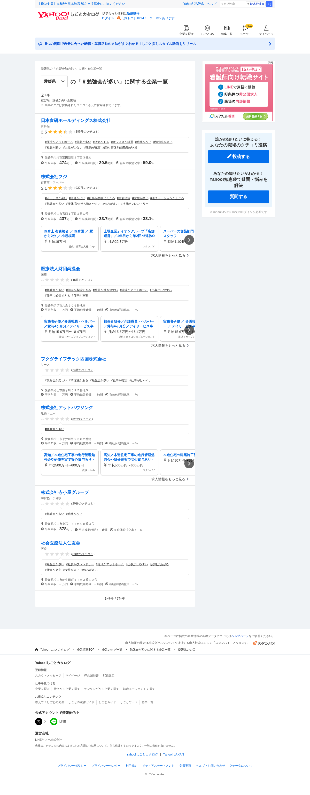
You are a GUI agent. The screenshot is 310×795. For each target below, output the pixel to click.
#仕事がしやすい (161, 290)
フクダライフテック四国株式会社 (73, 358)
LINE (62, 721)
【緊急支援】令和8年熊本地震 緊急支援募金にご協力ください (81, 4)
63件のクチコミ (82, 554)
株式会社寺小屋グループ (65, 492)
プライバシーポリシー (71, 765)
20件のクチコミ (82, 503)
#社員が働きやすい (105, 290)
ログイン (108, 18)
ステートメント (158, 765)
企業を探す (186, 34)
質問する (238, 196)
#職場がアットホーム (134, 290)
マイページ (266, 34)
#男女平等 (123, 198)
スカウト (246, 34)
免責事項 (185, 765)
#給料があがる (159, 564)
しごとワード (129, 702)
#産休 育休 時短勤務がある (120, 147)
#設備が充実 (92, 147)
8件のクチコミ (82, 419)
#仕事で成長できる (57, 295)
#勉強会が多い (162, 142)
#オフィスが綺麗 (122, 142)
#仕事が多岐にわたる (101, 198)
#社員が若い (53, 147)
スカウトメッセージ (48, 675)
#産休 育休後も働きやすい (83, 203)
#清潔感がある (78, 380)
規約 (131, 765)
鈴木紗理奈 (257, 4)
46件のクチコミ (82, 280)
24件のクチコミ (82, 370)
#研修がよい (77, 198)
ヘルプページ (240, 636)
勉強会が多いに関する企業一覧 (150, 649)
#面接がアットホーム (59, 142)
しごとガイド (107, 702)
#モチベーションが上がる (167, 198)
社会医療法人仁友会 (60, 543)
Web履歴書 (91, 675)
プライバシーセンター (106, 765)
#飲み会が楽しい (56, 380)
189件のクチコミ (87, 131)
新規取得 (133, 13)
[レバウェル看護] (238, 120)
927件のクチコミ (87, 187)
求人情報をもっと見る (168, 255)
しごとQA (207, 34)
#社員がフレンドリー (134, 203)
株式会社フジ (54, 176)
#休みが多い (110, 203)
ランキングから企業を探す (101, 689)
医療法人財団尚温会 (60, 268)
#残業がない (143, 142)
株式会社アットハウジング (67, 407)
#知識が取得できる (78, 290)
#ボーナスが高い (56, 198)
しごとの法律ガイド (81, 702)
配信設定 (109, 675)
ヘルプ (212, 4)
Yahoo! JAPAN (193, 4)
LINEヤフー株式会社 (48, 739)
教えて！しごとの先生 (49, 702)
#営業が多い (83, 142)
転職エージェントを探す (139, 689)
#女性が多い (140, 198)
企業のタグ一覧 (112, 649)
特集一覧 (227, 34)
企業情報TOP (85, 649)
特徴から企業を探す (67, 689)
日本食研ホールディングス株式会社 (76, 120)
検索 (269, 4)
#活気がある (101, 142)
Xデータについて (241, 765)
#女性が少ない (72, 147)
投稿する (241, 156)
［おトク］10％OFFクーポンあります (148, 18)
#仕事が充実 (80, 295)
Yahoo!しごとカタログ (55, 649)
